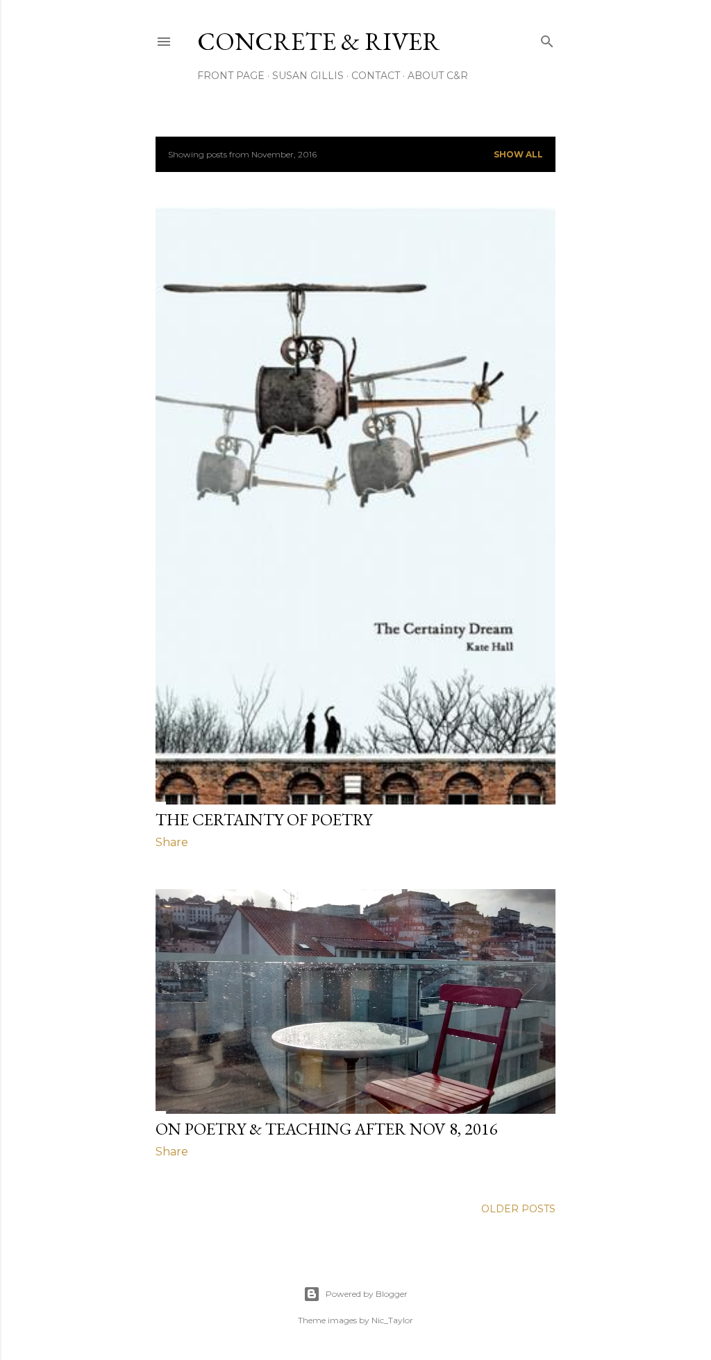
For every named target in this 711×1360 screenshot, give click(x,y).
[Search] (547, 38)
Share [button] (172, 842)
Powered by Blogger (367, 1294)
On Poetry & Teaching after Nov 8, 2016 (327, 1128)
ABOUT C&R (438, 75)
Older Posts (518, 1209)
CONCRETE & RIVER (318, 41)
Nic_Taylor (392, 1320)
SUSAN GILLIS (308, 75)
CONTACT (375, 75)
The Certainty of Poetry (264, 819)
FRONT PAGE (231, 75)
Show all (518, 154)
